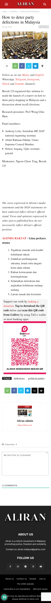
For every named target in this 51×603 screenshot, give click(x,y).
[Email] (34, 390)
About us (10, 578)
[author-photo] (25, 416)
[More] (42, 66)
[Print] (41, 390)
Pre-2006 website (25, 584)
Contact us (22, 578)
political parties (36, 378)
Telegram (20, 79)
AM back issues (40, 589)
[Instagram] (18, 566)
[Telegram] (35, 66)
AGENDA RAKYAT (14, 238)
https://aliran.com (25, 425)
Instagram (33, 79)
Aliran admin (25, 421)
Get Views (44, 27)
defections (19, 378)
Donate (32, 578)
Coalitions (14, 11)
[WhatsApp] (15, 66)
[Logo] (25, 525)
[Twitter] (29, 66)
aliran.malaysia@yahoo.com (31, 549)
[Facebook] (22, 66)
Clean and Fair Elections (30, 11)
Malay (25, 75)
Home (4, 11)
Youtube (19, 83)
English (39, 75)
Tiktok (5, 83)
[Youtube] (41, 566)
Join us (42, 578)
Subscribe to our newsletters (17, 589)
